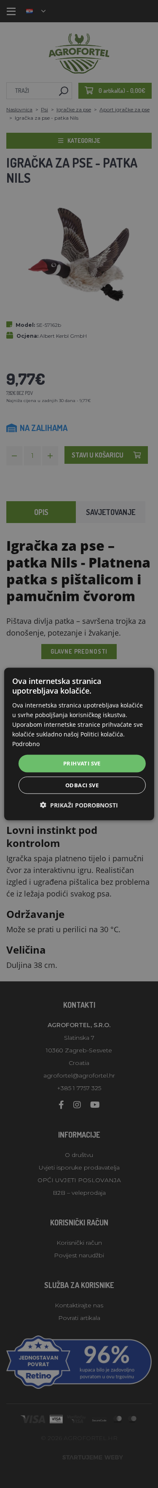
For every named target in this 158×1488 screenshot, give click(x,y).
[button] (79, 805)
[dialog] (79, 744)
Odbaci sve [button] (82, 785)
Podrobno (26, 744)
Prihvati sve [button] (82, 763)
